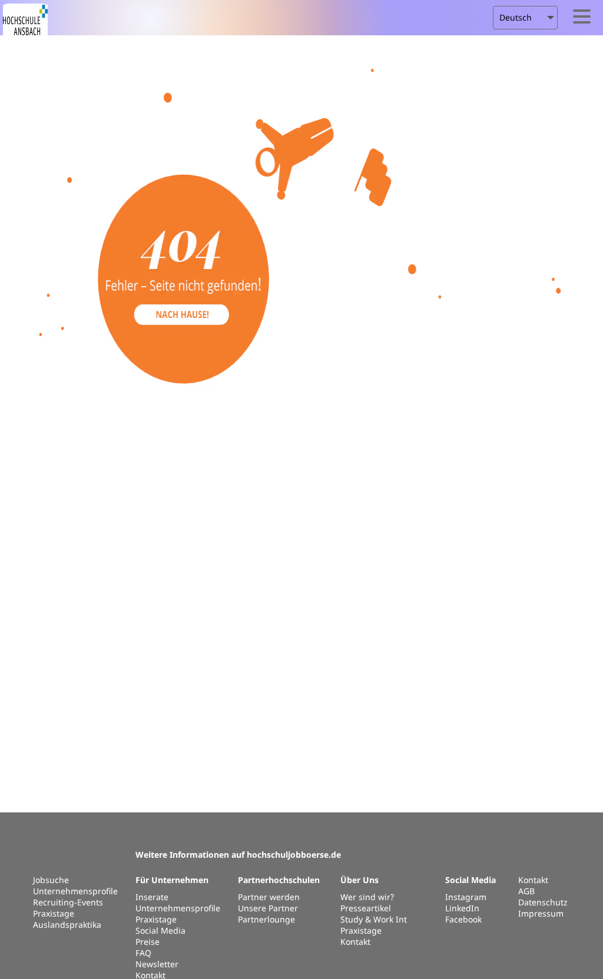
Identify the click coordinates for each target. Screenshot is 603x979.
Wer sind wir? (367, 896)
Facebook (463, 919)
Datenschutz (543, 902)
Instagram (465, 896)
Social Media (160, 930)
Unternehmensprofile (177, 908)
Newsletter (156, 964)
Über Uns (359, 879)
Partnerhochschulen (279, 879)
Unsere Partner (268, 908)
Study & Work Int (373, 919)
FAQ (143, 952)
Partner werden (269, 896)
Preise (147, 941)
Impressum (541, 913)
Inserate (151, 896)
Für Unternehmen (171, 879)
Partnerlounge (266, 919)
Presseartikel (365, 908)
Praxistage (156, 919)
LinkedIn (462, 908)
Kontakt (533, 879)
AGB (526, 891)
